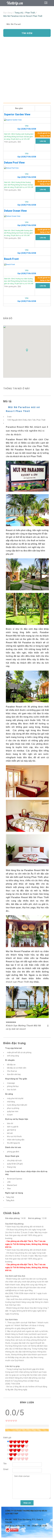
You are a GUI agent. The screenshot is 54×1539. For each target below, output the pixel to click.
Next (48, 71)
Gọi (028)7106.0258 (26, 129)
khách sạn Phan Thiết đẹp (20, 982)
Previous (6, 71)
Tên (5, 1463)
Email (5, 1469)
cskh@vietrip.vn (12, 1290)
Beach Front (11, 258)
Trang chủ (19, 12)
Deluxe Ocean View (15, 210)
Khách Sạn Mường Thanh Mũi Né (23, 1025)
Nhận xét (27, 1503)
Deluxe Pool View (14, 162)
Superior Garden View (17, 114)
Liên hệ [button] (43, 141)
